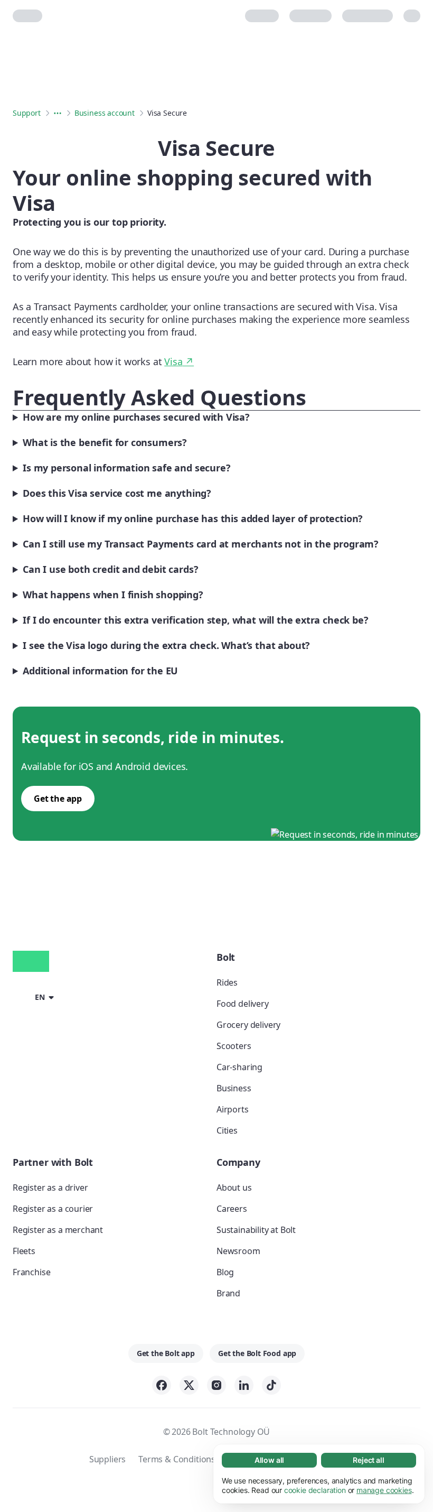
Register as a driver (50, 1187)
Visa (179, 361)
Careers (231, 1208)
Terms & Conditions (176, 1459)
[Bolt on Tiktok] (271, 1385)
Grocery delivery (248, 1025)
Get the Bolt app (166, 1353)
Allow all (269, 1459)
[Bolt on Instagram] (216, 1385)
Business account (104, 113)
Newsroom (238, 1251)
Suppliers (107, 1459)
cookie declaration (315, 1490)
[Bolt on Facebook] (161, 1385)
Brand (228, 1293)
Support (27, 113)
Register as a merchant (58, 1230)
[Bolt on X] (189, 1385)
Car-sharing (239, 1067)
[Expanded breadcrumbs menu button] (57, 113)
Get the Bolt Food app (257, 1353)
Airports (232, 1109)
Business (233, 1088)
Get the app (58, 798)
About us (234, 1187)
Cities (227, 1130)
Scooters (233, 1046)
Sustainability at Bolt (256, 1230)
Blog (225, 1272)
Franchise (31, 1272)
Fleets (24, 1251)
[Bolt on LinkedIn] (243, 1385)
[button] (35, 996)
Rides (227, 982)
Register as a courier (53, 1208)
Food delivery (242, 1003)
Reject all (368, 1459)
